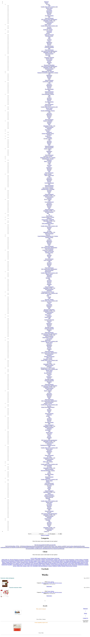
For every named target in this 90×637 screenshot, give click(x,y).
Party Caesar (48, 314)
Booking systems (49, 36)
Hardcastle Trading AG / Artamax (47, 157)
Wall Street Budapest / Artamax (48, 470)
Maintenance (49, 11)
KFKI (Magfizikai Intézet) (48, 223)
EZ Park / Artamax (48, 138)
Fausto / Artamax (48, 148)
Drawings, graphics (49, 299)
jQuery (49, 41)
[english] (47, 535)
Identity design (49, 8)
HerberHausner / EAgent (47, 158)
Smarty (49, 493)
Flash (49, 38)
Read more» (49, 586)
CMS (49, 5)
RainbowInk (48, 340)
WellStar (48, 482)
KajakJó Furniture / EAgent (48, 217)
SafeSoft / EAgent (48, 403)
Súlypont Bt (47, 430)
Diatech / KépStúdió (47, 120)
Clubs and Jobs (47, 105)
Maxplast (48, 278)
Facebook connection (49, 57)
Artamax (48, 33)
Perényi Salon (48, 317)
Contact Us (46, 531)
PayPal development (49, 47)
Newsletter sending (49, 15)
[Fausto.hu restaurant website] (5, 593)
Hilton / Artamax (48, 161)
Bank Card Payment (49, 34)
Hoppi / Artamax (48, 174)
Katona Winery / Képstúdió (48, 219)
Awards (49, 162)
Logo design (49, 10)
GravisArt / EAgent (47, 156)
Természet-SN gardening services (47, 445)
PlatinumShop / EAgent (48, 337)
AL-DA (48, 4)
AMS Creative (48, 24)
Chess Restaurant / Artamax (48, 94)
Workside (48, 498)
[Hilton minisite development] (17, 612)
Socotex (48, 416)
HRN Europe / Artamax (48, 188)
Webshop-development (49, 356)
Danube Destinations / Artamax (48, 110)
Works (46, 3)
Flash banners (49, 215)
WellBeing (47, 478)
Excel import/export (49, 202)
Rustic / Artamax (48, 390)
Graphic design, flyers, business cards (49, 6)
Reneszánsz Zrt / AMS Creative (48, 368)
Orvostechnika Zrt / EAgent (48, 291)
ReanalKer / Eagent (47, 359)
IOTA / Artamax (47, 199)
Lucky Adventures (48, 260)
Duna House (48, 129)
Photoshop (49, 62)
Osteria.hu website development (7, 578)
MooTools (49, 13)
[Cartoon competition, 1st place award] (17, 629)
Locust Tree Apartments (48, 250)
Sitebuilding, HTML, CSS (49, 20)
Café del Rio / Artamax (48, 81)
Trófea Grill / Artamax (48, 461)
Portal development (49, 18)
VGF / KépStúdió (48, 465)
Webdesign (49, 23)
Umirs (47, 463)
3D (49, 214)
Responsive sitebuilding (49, 65)
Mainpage (46, 1)
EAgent (48, 131)
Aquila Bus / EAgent (48, 29)
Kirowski (48, 234)
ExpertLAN (47, 136)
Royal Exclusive (47, 373)
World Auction (48, 518)
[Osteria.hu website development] (5, 583)
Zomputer (48, 520)
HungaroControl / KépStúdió (47, 189)
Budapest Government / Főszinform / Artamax (48, 72)
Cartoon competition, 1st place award (41, 622)
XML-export (49, 357)
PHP (49, 17)
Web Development (49, 22)
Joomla (49, 487)
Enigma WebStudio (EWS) (48, 133)
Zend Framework (49, 497)
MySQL (49, 14)
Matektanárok (48, 271)
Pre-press (49, 27)
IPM (48, 213)
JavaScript (49, 9)
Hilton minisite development (41, 608)
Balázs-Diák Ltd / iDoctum (48, 71)
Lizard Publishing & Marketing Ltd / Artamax (48, 236)
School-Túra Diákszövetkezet (47, 407)
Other (48, 295)
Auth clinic (47, 55)
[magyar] (43, 535)
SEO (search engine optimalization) (49, 19)
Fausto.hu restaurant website (15, 587)
